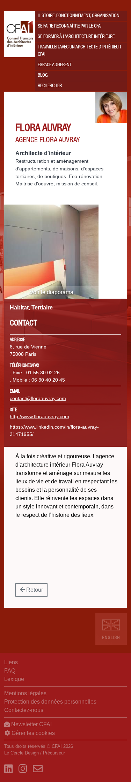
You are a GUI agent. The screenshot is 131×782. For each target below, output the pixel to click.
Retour (34, 590)
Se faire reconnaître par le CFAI (70, 26)
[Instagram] (23, 769)
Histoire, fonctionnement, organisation (78, 16)
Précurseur (54, 753)
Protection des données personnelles (50, 702)
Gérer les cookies (32, 733)
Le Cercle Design (21, 753)
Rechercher (50, 86)
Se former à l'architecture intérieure (76, 36)
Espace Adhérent (55, 65)
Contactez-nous (23, 710)
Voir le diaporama (51, 292)
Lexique (14, 679)
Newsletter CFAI (31, 724)
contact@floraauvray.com (38, 398)
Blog (43, 75)
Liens (11, 662)
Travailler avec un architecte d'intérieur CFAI (79, 51)
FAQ (9, 671)
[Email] (38, 769)
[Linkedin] (8, 769)
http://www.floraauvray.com (39, 416)
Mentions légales (25, 693)
